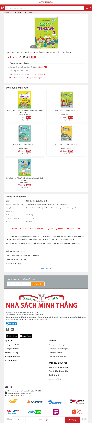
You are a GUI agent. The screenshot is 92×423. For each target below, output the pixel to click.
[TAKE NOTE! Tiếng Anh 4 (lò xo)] (66, 99)
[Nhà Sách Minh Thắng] (46, 1)
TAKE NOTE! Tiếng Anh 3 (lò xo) (24, 144)
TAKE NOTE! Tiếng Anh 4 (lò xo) (66, 110)
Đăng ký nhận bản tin (23, 279)
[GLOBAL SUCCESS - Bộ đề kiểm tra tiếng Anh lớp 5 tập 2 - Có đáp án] (24, 99)
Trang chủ (8, 12)
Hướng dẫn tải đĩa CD (12, 345)
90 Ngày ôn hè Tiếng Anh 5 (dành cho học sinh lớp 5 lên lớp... (24, 179)
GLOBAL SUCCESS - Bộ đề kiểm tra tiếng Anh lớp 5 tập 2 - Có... (24, 112)
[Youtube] (12, 328)
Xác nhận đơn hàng (11, 353)
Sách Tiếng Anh (29, 12)
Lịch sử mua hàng (55, 379)
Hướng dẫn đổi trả (11, 360)
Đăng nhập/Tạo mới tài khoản (58, 367)
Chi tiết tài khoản (54, 375)
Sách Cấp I (18, 12)
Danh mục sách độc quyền (57, 356)
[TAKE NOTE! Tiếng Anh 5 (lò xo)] (66, 133)
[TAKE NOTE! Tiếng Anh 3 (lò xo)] (24, 133)
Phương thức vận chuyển (57, 345)
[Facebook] (7, 328)
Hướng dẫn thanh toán (12, 356)
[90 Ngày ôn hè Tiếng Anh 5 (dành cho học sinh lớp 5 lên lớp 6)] (24, 167)
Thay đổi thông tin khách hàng (58, 371)
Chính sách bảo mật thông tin (58, 349)
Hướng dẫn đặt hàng (12, 349)
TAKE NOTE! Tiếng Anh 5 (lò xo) (66, 144)
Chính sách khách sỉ (55, 353)
